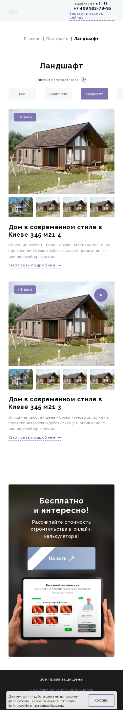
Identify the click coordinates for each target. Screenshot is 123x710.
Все (22, 94)
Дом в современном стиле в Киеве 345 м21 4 (55, 230)
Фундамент (58, 94)
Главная (32, 38)
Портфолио (57, 38)
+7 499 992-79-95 (92, 8)
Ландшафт (94, 94)
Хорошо (101, 700)
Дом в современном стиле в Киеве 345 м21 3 (55, 402)
